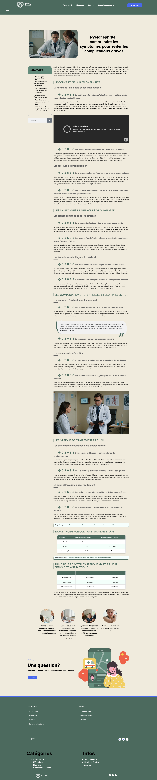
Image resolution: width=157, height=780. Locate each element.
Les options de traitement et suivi (41, 96)
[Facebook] (113, 775)
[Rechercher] (49, 120)
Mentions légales (86, 716)
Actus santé (67, 5)
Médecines (80, 5)
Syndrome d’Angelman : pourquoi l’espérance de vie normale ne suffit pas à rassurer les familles (89, 631)
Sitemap (83, 720)
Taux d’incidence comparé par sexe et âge (42, 102)
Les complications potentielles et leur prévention (41, 90)
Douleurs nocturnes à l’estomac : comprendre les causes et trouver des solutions (92, 525)
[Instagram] (110, 775)
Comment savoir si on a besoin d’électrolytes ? (110, 628)
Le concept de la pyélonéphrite (40, 78)
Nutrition (91, 5)
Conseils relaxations (106, 5)
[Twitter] (116, 775)
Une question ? (85, 711)
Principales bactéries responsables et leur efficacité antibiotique (42, 109)
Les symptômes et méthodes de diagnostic (41, 83)
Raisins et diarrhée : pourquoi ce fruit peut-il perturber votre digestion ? (90, 557)
